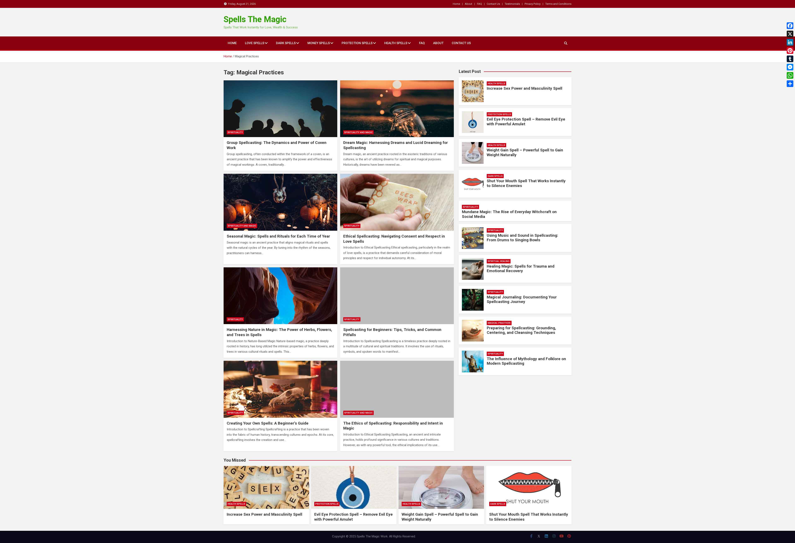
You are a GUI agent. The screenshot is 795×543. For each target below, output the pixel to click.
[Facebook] (790, 26)
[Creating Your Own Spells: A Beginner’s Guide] (280, 389)
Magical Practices (499, 323)
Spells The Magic (255, 19)
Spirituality (235, 132)
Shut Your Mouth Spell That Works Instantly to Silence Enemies (526, 183)
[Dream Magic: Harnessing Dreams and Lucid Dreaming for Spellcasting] (397, 108)
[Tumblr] (790, 59)
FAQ (479, 3)
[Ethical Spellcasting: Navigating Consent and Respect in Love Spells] (397, 202)
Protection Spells (357, 43)
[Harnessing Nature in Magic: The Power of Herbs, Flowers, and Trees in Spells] (280, 295)
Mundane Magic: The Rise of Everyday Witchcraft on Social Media (509, 214)
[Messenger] (790, 67)
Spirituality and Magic (358, 132)
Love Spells (254, 43)
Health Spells (395, 43)
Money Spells (318, 43)
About (468, 3)
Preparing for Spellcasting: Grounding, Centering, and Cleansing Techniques (521, 330)
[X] (790, 34)
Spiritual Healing (499, 261)
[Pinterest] (790, 50)
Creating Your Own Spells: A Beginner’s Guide (267, 423)
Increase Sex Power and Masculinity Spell (524, 88)
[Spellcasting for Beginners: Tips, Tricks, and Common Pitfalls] (397, 295)
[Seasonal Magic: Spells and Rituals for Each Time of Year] (280, 202)
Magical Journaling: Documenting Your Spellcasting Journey (522, 299)
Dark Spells (286, 43)
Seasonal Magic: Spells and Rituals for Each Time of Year (278, 236)
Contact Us (493, 3)
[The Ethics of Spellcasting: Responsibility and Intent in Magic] (397, 389)
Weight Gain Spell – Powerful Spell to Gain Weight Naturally (525, 152)
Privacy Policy (533, 3)
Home (456, 3)
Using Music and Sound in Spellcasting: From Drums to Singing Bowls (522, 238)
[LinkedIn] (790, 42)
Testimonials (512, 3)
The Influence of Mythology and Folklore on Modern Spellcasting (526, 361)
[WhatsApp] (790, 75)
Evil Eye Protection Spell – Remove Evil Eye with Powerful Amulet (526, 121)
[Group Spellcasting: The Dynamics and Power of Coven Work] (280, 108)
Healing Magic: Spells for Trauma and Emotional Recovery (520, 268)
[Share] (790, 84)
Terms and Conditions (558, 3)
